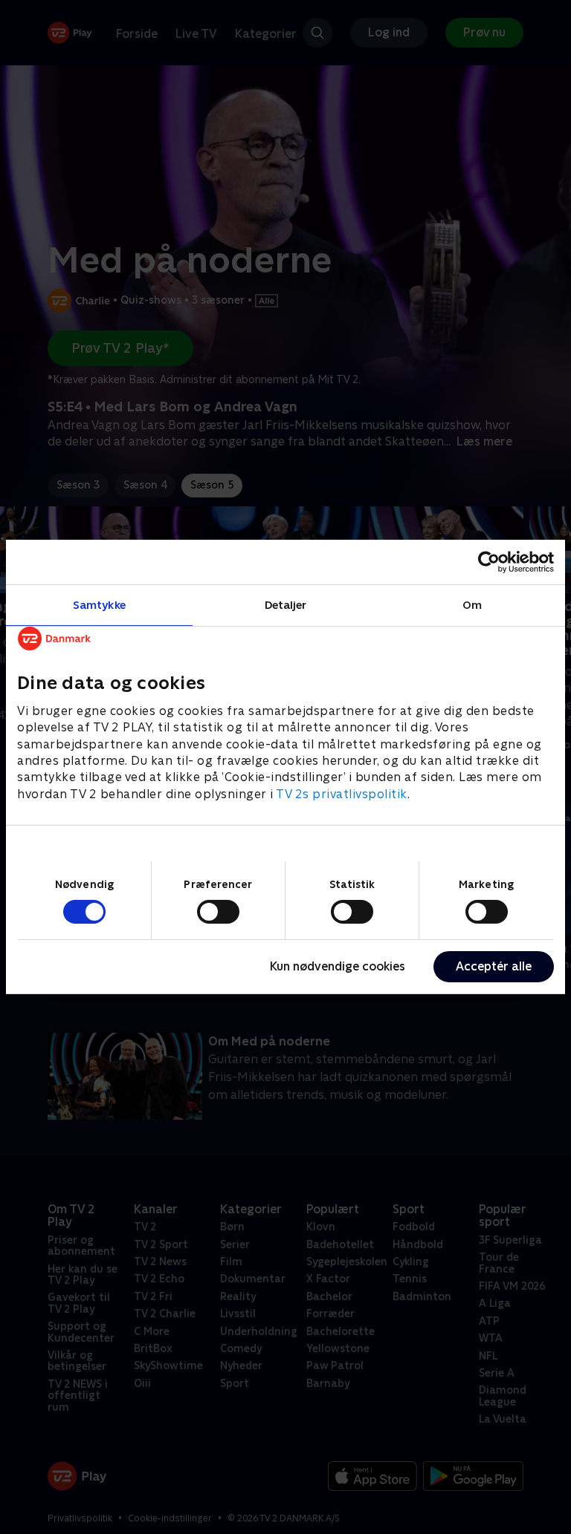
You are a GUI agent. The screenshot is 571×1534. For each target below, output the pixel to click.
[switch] (218, 912)
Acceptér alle (494, 966)
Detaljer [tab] (286, 604)
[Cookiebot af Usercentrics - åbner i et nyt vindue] (489, 562)
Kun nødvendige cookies (337, 966)
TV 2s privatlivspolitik (341, 794)
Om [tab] (472, 604)
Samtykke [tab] (99, 604)
